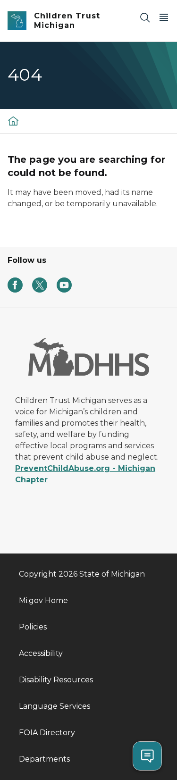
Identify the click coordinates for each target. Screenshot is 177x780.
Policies (33, 626)
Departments (44, 759)
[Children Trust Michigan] (13, 120)
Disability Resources (56, 679)
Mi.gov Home (43, 600)
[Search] (145, 17)
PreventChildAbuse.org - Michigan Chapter (85, 474)
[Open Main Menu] (163, 17)
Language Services (54, 706)
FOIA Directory (47, 732)
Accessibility (41, 653)
